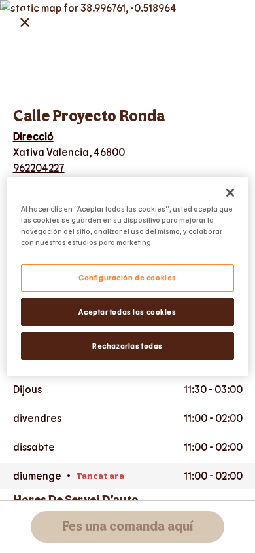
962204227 (39, 167)
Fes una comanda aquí (127, 527)
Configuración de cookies (127, 277)
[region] (128, 276)
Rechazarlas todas (127, 345)
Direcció (33, 136)
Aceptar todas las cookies (127, 311)
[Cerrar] (230, 192)
